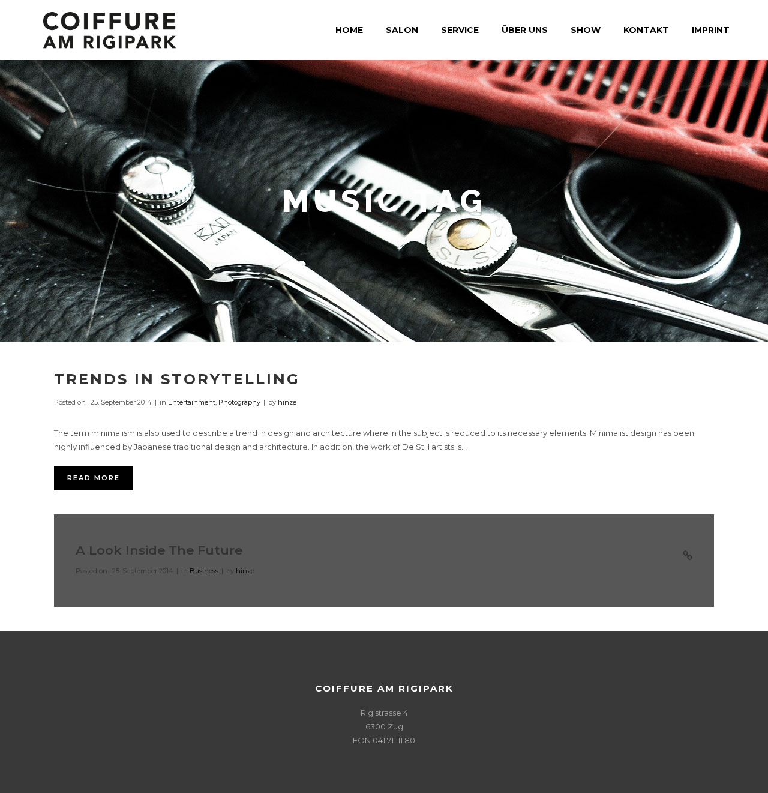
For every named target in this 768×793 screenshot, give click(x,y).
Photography (239, 402)
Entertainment (191, 402)
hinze (287, 402)
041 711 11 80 (394, 740)
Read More (93, 478)
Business (204, 571)
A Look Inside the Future (159, 550)
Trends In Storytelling (177, 379)
